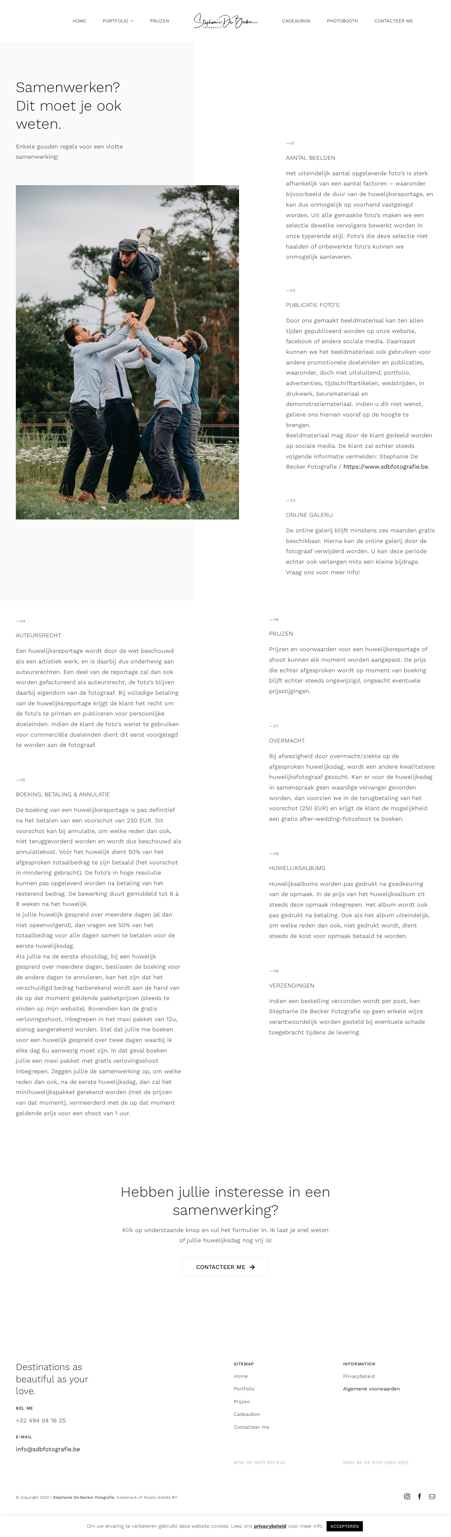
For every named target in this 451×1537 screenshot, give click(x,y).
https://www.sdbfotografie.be (385, 466)
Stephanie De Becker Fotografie (83, 1497)
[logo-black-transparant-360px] (225, 12)
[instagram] (407, 1496)
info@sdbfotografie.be (48, 1449)
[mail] (432, 1496)
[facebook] (420, 1496)
